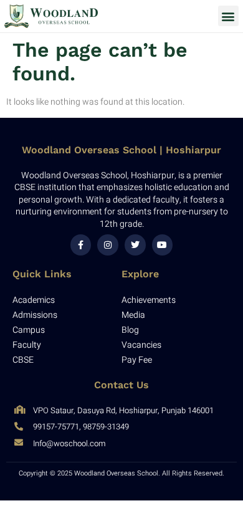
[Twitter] (135, 245)
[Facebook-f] (81, 245)
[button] (228, 16)
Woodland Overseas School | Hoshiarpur (121, 150)
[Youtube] (162, 245)
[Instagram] (107, 245)
